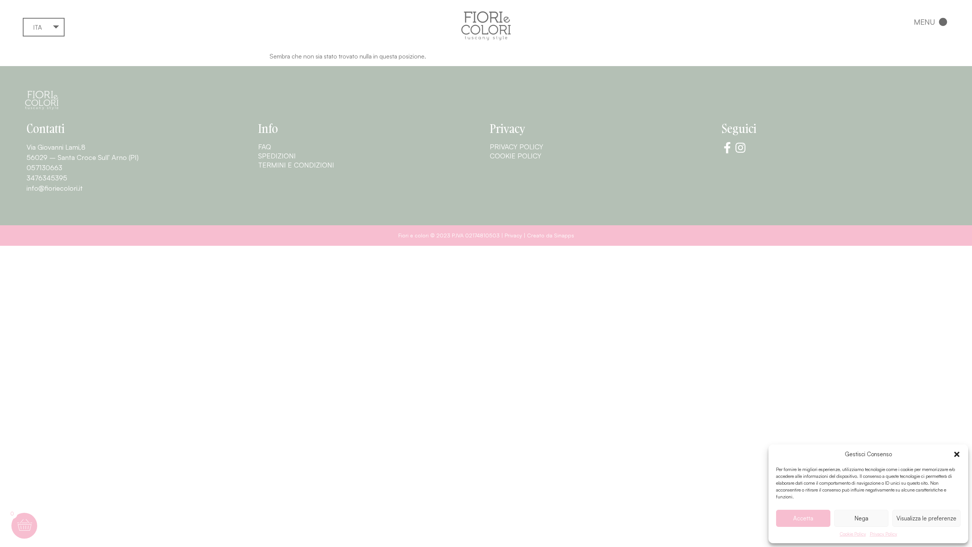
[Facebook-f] (727, 147)
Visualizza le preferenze (926, 518)
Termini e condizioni (296, 165)
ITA (37, 27)
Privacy (513, 235)
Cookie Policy (853, 534)
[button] (957, 454)
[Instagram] (740, 147)
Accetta (803, 518)
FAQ (264, 146)
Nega (861, 518)
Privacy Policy (883, 534)
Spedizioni (277, 156)
